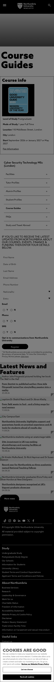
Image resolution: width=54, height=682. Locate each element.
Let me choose (27, 669)
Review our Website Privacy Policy (35, 664)
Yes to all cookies (27, 677)
